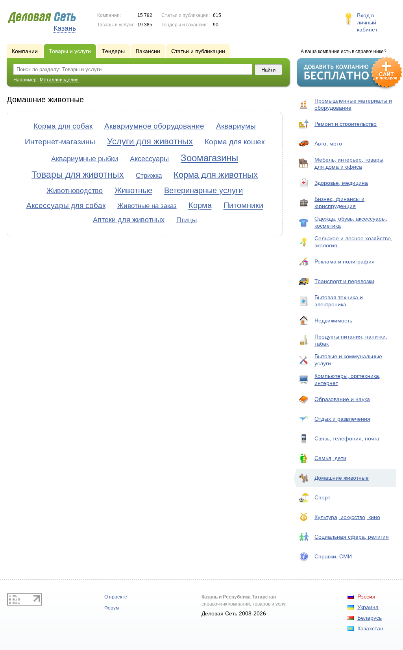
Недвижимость (333, 320)
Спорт (322, 497)
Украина (368, 607)
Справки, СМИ (333, 556)
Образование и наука (342, 399)
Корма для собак (62, 126)
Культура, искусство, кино (347, 517)
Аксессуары (149, 159)
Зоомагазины (209, 158)
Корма (200, 205)
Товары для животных (77, 174)
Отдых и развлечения (342, 419)
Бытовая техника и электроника (338, 301)
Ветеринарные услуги (203, 190)
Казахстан (370, 628)
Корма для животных (216, 175)
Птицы (186, 220)
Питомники (243, 205)
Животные (133, 190)
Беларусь (369, 618)
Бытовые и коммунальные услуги (348, 359)
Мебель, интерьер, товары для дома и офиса (348, 163)
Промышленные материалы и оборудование (353, 104)
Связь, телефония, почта (346, 438)
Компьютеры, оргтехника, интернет (347, 379)
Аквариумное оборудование (154, 126)
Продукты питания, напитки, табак (350, 340)
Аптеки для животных (129, 220)
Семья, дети (330, 458)
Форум (111, 608)
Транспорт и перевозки (344, 281)
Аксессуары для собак (65, 205)
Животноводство (74, 191)
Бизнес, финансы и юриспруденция (339, 202)
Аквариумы (236, 126)
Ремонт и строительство (345, 124)
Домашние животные (341, 478)
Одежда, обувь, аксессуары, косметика (350, 222)
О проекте (115, 597)
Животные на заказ (147, 206)
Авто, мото (328, 143)
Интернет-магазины (60, 142)
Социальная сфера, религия (351, 537)
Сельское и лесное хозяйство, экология (353, 242)
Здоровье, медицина (341, 183)
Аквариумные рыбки (84, 159)
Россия (366, 596)
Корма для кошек (234, 142)
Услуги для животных (150, 141)
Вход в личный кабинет (367, 22)
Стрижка (149, 175)
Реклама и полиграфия (344, 261)
